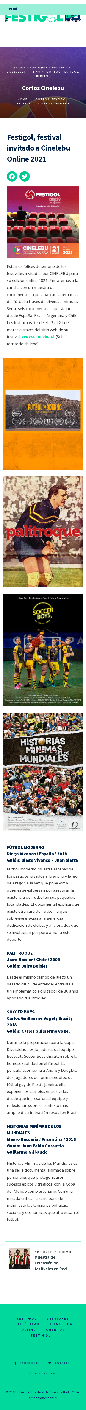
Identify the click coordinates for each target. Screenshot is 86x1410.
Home (22, 99)
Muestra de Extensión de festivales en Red (53, 1260)
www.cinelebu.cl (38, 336)
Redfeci (43, 76)
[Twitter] (68, 20)
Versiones (58, 1318)
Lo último (29, 1324)
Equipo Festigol (52, 67)
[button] (12, 176)
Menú (12, 9)
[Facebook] (61, 20)
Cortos (53, 71)
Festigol (70, 71)
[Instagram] (75, 20)
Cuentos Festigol (48, 1332)
